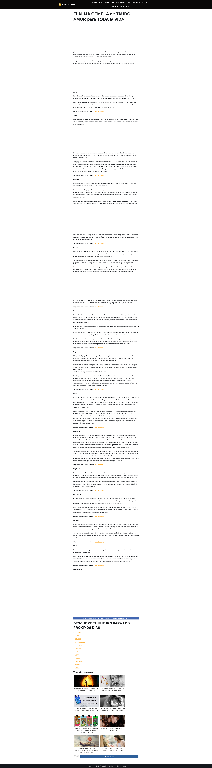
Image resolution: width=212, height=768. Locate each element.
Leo (133, 2)
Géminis (122, 2)
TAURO (77, 664)
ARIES (77, 636)
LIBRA (77, 655)
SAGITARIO (78, 661)
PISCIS (77, 658)
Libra (129, 2)
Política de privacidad (106, 766)
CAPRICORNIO (80, 642)
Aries (100, 2)
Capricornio (115, 2)
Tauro (122, 6)
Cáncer (106, 2)
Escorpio (115, 6)
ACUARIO (78, 632)
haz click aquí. (99, 111)
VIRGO (77, 668)
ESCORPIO (78, 645)
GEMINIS (78, 648)
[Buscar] (151, 4)
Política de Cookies (121, 766)
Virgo (127, 6)
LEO (76, 652)
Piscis (138, 2)
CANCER (78, 639)
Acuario (94, 2)
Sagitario (145, 2)
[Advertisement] (106, 36)
